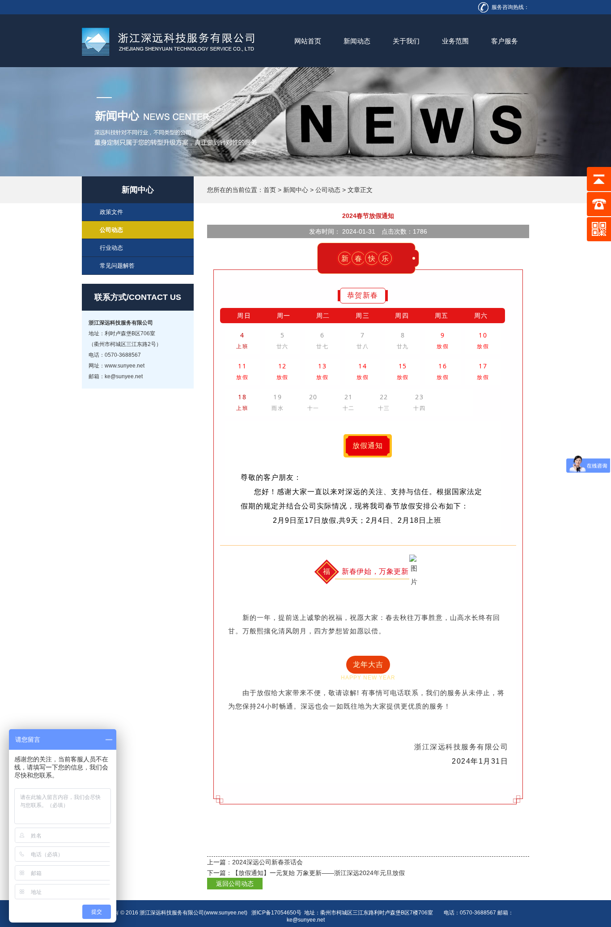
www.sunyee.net (226, 913)
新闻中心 (295, 189)
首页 (269, 189)
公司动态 (327, 189)
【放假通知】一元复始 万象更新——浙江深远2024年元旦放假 (318, 872)
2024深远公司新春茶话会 (267, 862)
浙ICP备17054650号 (276, 913)
